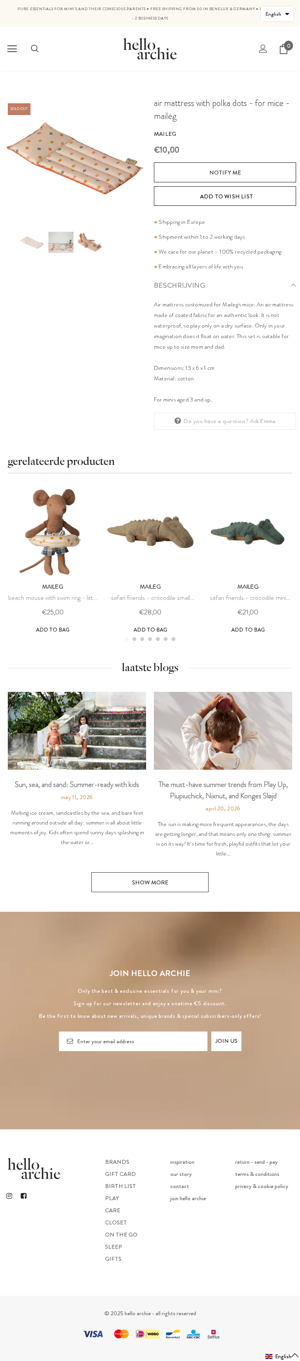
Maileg (165, 134)
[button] (282, 1356)
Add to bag (53, 630)
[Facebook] (23, 1195)
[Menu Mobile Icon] (12, 49)
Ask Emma (263, 421)
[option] (75, 158)
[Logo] (150, 48)
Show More (150, 882)
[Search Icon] (35, 49)
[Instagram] (9, 1195)
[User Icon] (263, 49)
